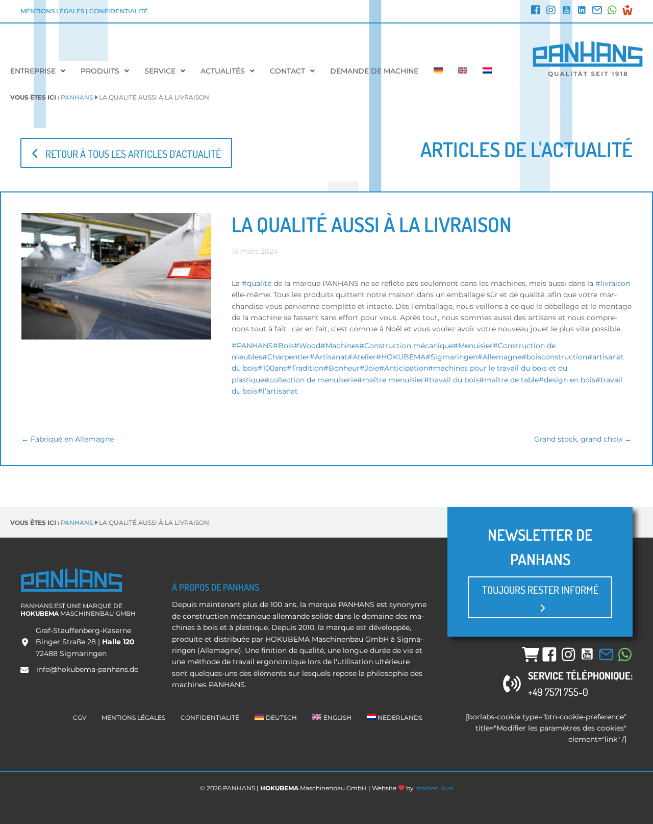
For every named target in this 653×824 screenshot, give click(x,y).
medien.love (434, 788)
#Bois (283, 345)
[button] (126, 153)
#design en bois (567, 379)
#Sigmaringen (451, 356)
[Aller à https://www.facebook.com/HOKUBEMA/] (536, 11)
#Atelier (361, 356)
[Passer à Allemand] (438, 71)
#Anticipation (403, 368)
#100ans (272, 368)
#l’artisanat (278, 391)
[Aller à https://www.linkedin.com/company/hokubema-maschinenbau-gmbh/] (581, 11)
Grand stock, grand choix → (583, 439)
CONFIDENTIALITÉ (118, 11)
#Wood (307, 345)
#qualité (257, 283)
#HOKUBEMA (400, 356)
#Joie (369, 368)
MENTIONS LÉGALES (52, 11)
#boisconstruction (554, 356)
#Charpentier (286, 356)
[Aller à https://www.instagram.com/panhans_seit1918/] (551, 11)
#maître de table (509, 379)
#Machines (339, 345)
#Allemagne (499, 356)
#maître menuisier (390, 379)
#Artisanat (328, 356)
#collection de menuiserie (310, 379)
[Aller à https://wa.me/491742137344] (612, 11)
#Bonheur (341, 368)
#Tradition (305, 368)
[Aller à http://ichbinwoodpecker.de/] (627, 10)
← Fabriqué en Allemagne (67, 439)
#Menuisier (473, 345)
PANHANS (77, 97)
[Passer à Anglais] (462, 71)
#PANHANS (252, 345)
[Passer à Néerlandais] (487, 71)
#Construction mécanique (406, 345)
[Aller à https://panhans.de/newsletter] (597, 11)
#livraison (612, 283)
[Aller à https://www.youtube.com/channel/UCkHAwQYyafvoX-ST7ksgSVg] (566, 11)
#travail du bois (451, 379)
